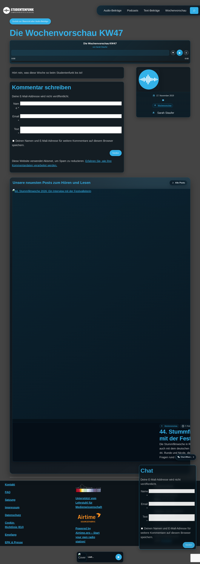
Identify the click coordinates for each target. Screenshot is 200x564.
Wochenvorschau (164, 105)
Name (16, 106)
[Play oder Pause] (119, 557)
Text (16, 131)
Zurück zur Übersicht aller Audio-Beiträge (30, 21)
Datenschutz (13, 514)
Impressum (12, 507)
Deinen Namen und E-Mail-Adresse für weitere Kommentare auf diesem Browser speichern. (166, 533)
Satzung (10, 499)
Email (15, 118)
